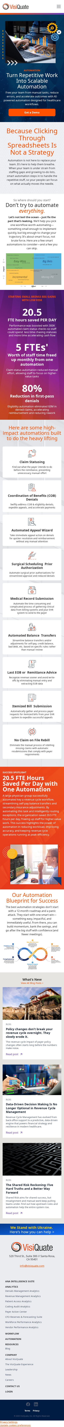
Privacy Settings (8, 1422)
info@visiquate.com (32, 1266)
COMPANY (11, 1354)
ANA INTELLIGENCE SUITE (19, 1281)
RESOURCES (12, 1344)
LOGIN (9, 1391)
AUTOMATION (13, 1338)
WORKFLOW (12, 1333)
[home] (16, 6)
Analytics (11, 1286)
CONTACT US (12, 1386)
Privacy (36, 1410)
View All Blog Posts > (32, 983)
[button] (58, 6)
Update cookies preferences (15, 1425)
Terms (27, 1410)
